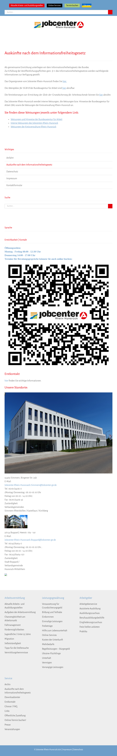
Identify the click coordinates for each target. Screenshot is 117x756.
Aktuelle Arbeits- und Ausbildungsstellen (27, 5)
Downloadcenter (12, 697)
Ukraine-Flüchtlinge (51, 653)
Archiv (8, 684)
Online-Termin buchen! (15, 720)
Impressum (11, 178)
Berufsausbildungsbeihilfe (92, 617)
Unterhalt (46, 658)
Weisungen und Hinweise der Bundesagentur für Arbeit (36, 119)
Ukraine (86, 5)
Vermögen (47, 662)
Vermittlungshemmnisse (16, 652)
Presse (8, 724)
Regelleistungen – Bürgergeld (56, 649)
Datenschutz (12, 171)
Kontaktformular (14, 185)
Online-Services (54, 5)
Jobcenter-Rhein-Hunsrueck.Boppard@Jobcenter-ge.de (30, 540)
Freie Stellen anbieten (90, 627)
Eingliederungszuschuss (91, 622)
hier (64, 88)
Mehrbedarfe (48, 644)
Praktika (83, 631)
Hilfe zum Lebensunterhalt (54, 630)
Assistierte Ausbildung (90, 608)
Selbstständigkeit (13, 643)
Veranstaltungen (12, 729)
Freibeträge (47, 626)
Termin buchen (72, 5)
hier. (65, 81)
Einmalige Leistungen (52, 621)
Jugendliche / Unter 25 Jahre (18, 634)
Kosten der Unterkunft (52, 639)
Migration (9, 639)
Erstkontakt (10, 702)
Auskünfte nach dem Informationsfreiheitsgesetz (29, 164)
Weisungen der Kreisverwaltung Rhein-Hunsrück (33, 126)
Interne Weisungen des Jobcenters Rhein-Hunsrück (34, 123)
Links (7, 711)
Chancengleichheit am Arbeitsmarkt (15, 619)
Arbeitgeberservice (88, 604)
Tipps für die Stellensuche (17, 648)
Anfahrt (10, 158)
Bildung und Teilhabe (52, 612)
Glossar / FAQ (11, 706)
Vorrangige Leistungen (52, 667)
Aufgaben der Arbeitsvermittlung (20, 612)
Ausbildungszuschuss (90, 613)
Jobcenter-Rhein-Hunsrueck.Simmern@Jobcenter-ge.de (31, 485)
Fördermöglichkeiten (14, 629)
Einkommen (48, 617)
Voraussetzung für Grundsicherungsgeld (52, 606)
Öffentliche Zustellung (15, 715)
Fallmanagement (13, 625)
